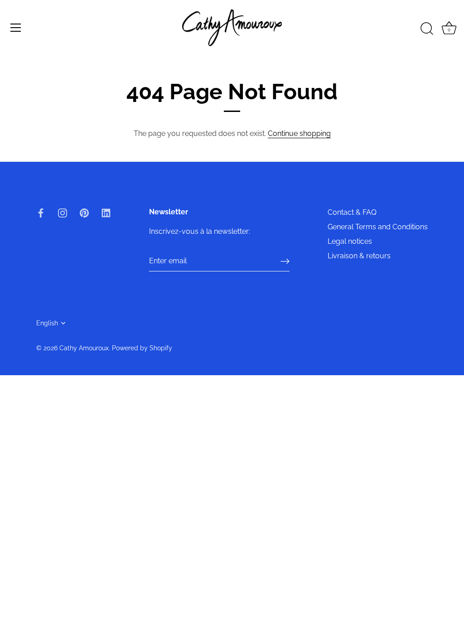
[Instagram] (62, 212)
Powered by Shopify (142, 348)
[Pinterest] (84, 212)
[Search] (427, 29)
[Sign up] (285, 261)
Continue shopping (299, 133)
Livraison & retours (359, 255)
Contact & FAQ (352, 212)
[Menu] (16, 28)
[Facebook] (40, 212)
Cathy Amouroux (84, 348)
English (47, 323)
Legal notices (350, 241)
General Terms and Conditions (378, 226)
